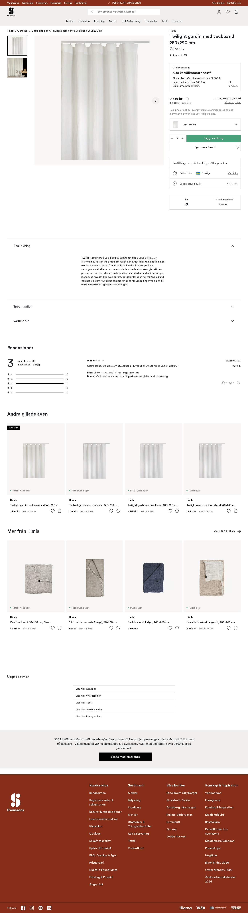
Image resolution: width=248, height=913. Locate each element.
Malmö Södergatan (179, 814)
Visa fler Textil (84, 702)
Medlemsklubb (215, 814)
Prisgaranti (96, 862)
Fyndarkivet (81, 3)
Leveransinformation (103, 819)
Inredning (99, 21)
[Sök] (92, 12)
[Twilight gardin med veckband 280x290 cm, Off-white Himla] (99, 100)
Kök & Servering (131, 21)
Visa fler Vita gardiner (88, 695)
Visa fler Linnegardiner (88, 716)
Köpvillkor (96, 826)
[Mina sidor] (219, 11)
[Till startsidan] (11, 11)
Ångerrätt (96, 884)
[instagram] (32, 908)
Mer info (233, 173)
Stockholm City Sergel (181, 793)
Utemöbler (151, 21)
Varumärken (13, 3)
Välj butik (232, 183)
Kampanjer (27, 3)
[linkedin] (49, 908)
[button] (178, 55)
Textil (164, 21)
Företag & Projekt (101, 877)
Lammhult (173, 822)
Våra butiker (218, 3)
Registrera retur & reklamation (101, 802)
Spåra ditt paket (100, 848)
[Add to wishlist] (53, 511)
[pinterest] (40, 908)
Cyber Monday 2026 (219, 870)
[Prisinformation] (187, 99)
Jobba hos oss (176, 836)
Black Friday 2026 (217, 862)
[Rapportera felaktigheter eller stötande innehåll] (238, 383)
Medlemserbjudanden (220, 841)
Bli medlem (233, 84)
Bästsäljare (212, 822)
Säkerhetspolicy (100, 841)
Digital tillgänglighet (103, 870)
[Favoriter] (227, 11)
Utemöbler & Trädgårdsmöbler (140, 824)
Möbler (70, 21)
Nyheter (177, 21)
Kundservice (97, 793)
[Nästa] (155, 100)
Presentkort (136, 848)
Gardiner (23, 30)
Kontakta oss (234, 3)
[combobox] (124, 12)
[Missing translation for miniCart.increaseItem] (182, 138)
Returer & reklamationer (105, 812)
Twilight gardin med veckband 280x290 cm (77, 30)
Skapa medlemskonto (125, 757)
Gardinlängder (40, 30)
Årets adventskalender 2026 (220, 879)
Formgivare (42, 3)
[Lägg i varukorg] (59, 511)
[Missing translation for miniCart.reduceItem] (172, 138)
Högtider (211, 855)
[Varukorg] (236, 11)
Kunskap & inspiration (219, 807)
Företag (68, 3)
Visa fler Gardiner (86, 689)
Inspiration (55, 3)
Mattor (113, 21)
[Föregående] (42, 100)
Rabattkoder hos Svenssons (216, 831)
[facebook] (23, 908)
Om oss (171, 829)
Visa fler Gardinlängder (89, 709)
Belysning (84, 21)
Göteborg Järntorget (181, 807)
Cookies (94, 833)
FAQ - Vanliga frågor (103, 855)
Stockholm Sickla (178, 800)
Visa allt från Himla (224, 531)
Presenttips (212, 848)
